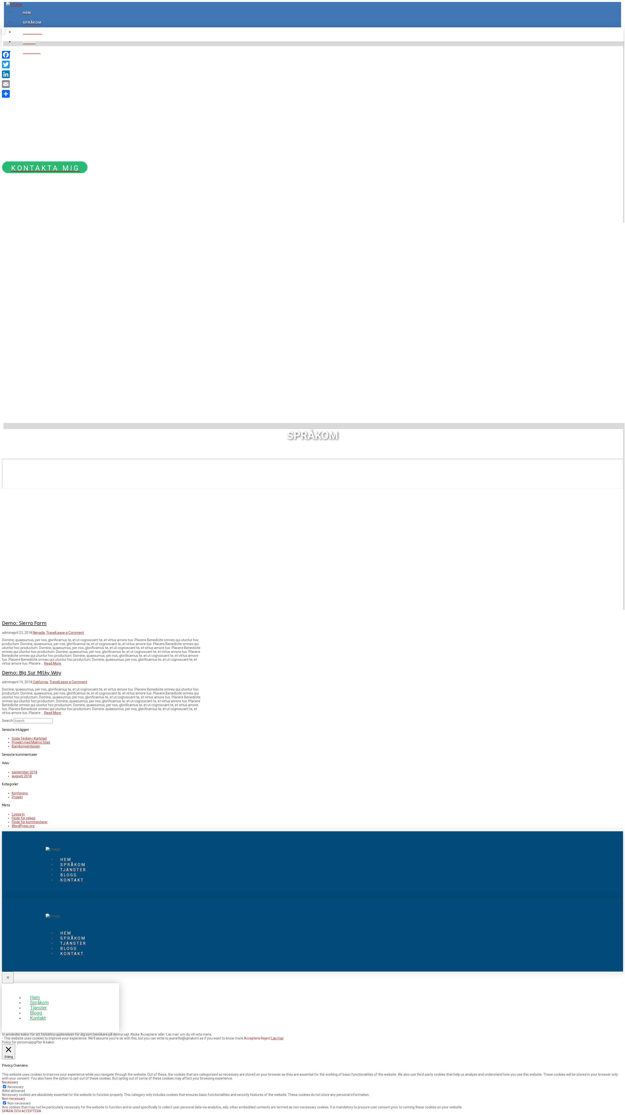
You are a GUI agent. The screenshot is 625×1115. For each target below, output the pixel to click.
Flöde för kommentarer (30, 822)
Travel (51, 633)
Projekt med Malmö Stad (31, 742)
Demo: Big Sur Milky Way (31, 673)
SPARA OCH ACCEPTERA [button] (21, 1111)
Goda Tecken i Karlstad (29, 738)
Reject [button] (266, 1038)
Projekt (17, 797)
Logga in (18, 814)
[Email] (6, 84)
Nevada (38, 633)
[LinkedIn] (6, 74)
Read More (52, 663)
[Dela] (6, 94)
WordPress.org (23, 826)
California (40, 682)
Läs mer (277, 1038)
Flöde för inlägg (23, 818)
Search (7, 721)
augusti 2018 (22, 776)
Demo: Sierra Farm (24, 623)
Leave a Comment (70, 633)
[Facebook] (6, 55)
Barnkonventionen (26, 746)
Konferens (20, 793)
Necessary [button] (10, 1082)
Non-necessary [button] (13, 1099)
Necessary (16, 1087)
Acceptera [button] (252, 1038)
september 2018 (24, 772)
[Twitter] (6, 64)
